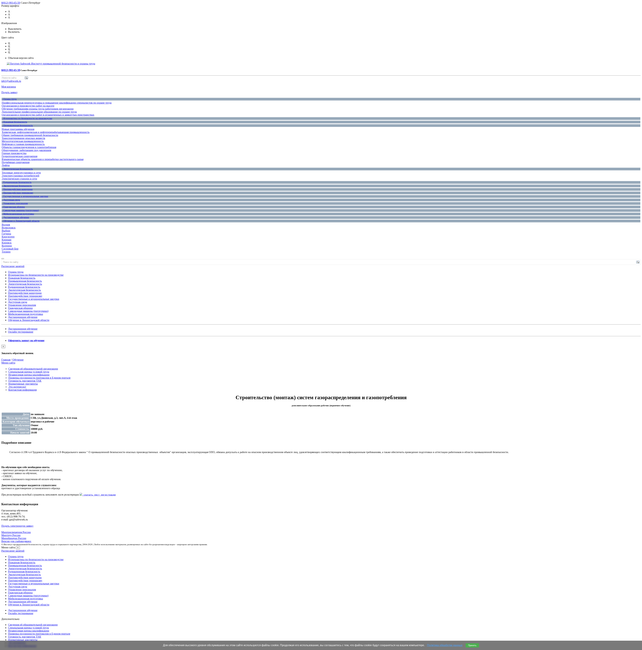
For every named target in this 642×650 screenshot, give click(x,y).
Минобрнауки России (13, 538)
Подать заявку (9, 92)
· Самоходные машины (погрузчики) (20, 210)
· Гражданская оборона (13, 207)
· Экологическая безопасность (17, 186)
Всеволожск (9, 227)
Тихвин (6, 251)
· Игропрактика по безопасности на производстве (27, 118)
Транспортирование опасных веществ (23, 138)
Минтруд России (11, 535)
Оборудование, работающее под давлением (26, 150)
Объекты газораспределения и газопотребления (29, 147)
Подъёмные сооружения (15, 162)
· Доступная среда (11, 200)
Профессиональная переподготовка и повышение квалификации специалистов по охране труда (57, 102)
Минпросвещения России (16, 532)
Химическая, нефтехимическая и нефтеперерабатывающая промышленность (45, 132)
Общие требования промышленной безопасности (30, 135)
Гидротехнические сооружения (19, 156)
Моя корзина (8, 86)
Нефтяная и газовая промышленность (23, 144)
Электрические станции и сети (19, 178)
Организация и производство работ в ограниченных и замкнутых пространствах (48, 114)
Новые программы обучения (18, 129)
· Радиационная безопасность (16, 182)
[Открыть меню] (2, 258)
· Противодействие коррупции (17, 189)
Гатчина (6, 233)
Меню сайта (8, 362)
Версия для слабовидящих (16, 541)
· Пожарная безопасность (14, 122)
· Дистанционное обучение (15, 217)
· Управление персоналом (15, 203)
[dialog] (321, 350)
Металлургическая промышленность (23, 141)
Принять (472, 645)
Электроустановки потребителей (20, 175)
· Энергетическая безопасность (17, 169)
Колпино (7, 245)
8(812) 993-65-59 (10, 2)
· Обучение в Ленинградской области (20, 221)
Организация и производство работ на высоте (28, 105)
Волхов (6, 224)
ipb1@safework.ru (11, 81)
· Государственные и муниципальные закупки (25, 196)
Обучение (18, 359)
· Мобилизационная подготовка (18, 214)
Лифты (6, 165)
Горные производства (14, 153)
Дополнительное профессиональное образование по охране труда (39, 111)
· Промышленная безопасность (17, 125)
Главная (5, 359)
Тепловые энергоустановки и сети (21, 172)
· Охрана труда (9, 99)
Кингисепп (8, 236)
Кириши (6, 239)
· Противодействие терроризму (17, 193)
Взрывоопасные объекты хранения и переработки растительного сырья (42, 159)
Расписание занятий (12, 266)
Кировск (7, 242)
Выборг (6, 230)
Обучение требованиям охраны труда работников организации (38, 108)
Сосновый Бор (10, 248)
